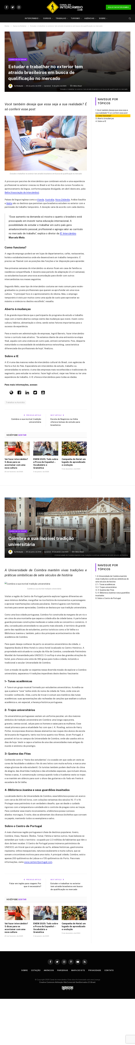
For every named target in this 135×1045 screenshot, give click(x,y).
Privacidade (94, 970)
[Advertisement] (67, 38)
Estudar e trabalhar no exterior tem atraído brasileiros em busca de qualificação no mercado (66, 886)
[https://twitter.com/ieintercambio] (35, 393)
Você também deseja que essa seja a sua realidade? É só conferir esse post (111, 111)
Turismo (75, 18)
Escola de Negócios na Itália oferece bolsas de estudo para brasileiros (65, 422)
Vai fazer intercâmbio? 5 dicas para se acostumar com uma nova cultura (16, 463)
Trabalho (61, 18)
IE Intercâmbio (68, 233)
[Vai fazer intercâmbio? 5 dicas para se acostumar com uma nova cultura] (17, 449)
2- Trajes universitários (107, 587)
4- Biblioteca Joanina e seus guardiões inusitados (112, 594)
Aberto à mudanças (105, 118)
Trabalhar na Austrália (15, 402)
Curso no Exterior (17, 59)
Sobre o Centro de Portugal (109, 598)
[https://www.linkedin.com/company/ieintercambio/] (27, 393)
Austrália (49, 199)
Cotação (35, 970)
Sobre (102, 18)
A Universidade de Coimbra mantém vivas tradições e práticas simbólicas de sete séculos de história (112, 579)
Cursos (47, 18)
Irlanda (40, 199)
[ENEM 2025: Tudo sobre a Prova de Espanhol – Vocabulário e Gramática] (45, 449)
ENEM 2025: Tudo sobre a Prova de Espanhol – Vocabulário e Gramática (45, 463)
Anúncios (49, 970)
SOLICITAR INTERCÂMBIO (118, 7)
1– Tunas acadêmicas (106, 584)
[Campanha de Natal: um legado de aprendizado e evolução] (74, 449)
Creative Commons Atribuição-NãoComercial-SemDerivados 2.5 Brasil (67, 982)
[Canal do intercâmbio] (64, 7)
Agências (89, 18)
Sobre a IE (102, 121)
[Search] (129, 19)
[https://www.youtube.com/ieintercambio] (43, 393)
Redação (19, 86)
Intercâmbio (31, 18)
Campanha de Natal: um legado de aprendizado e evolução (74, 462)
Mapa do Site (78, 970)
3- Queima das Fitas (106, 590)
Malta (9, 203)
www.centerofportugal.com (38, 862)
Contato (109, 970)
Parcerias (62, 970)
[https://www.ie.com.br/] (11, 393)
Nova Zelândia (62, 199)
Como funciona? (104, 116)
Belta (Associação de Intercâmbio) (22, 192)
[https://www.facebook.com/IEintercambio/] (19, 393)
